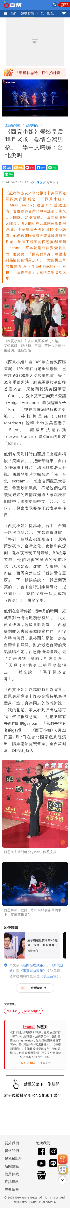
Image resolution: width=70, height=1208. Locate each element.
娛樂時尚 (27, 13)
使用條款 (12, 1174)
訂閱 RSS (30, 1062)
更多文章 (45, 1062)
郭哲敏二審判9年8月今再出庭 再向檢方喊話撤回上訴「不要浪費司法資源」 (40, 74)
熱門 (14, 13)
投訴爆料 (12, 1181)
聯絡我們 (12, 1150)
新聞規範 (12, 1166)
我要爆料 (29, 170)
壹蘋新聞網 (12, 125)
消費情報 (12, 1189)
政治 (50, 13)
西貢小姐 (12, 1011)
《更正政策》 (50, 976)
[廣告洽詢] (62, 1169)
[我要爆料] (62, 1159)
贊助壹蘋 (17, 170)
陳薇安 (41, 182)
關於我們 (12, 1143)
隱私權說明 (12, 1158)
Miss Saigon (32, 1011)
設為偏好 (6, 170)
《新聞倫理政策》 (32, 965)
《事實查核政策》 (32, 970)
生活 (40, 13)
